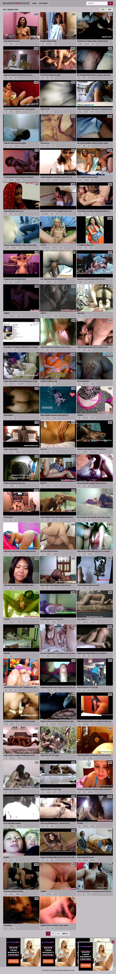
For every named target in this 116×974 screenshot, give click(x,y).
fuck (92, 214)
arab (92, 180)
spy (53, 656)
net (17, 486)
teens (61, 248)
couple (93, 384)
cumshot (86, 214)
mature (55, 792)
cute (10, 146)
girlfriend (49, 44)
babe (84, 554)
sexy (10, 78)
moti (6, 724)
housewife (55, 180)
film (52, 214)
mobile (86, 112)
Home (34, 3)
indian (56, 44)
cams (92, 724)
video (84, 588)
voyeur (7, 248)
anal (89, 78)
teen (16, 554)
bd (47, 112)
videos (48, 656)
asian (15, 418)
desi (93, 44)
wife (47, 78)
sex (6, 44)
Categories (43, 3)
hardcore (18, 112)
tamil (57, 214)
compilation (45, 214)
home (80, 180)
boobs (11, 180)
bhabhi (12, 724)
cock (10, 214)
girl (52, 78)
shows (91, 248)
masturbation (46, 248)
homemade (93, 452)
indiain (80, 44)
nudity (20, 248)
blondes (54, 248)
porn (52, 350)
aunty (90, 588)
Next (64, 934)
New (109, 9)
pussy (11, 112)
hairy (16, 44)
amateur (16, 146)
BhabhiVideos (16, 3)
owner (92, 112)
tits (53, 146)
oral (15, 214)
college (13, 248)
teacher (87, 44)
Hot (102, 9)
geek (84, 350)
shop (79, 112)
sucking (48, 690)
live (43, 656)
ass (53, 384)
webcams (53, 724)
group (11, 44)
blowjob (18, 180)
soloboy (90, 758)
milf (16, 78)
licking (54, 418)
